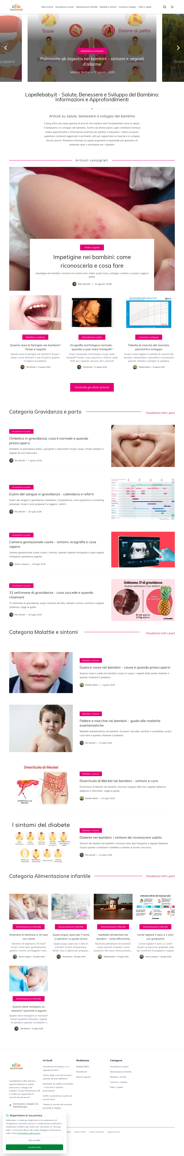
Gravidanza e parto (64, 7)
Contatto (67, 1132)
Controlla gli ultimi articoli (92, 387)
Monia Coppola (83, 1077)
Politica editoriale (96, 1132)
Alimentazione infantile (87, 7)
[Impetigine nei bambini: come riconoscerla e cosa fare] (92, 229)
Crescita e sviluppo (127, 7)
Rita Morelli (81, 1071)
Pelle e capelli (145, 7)
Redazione (82, 1060)
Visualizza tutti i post (160, 413)
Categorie (116, 1060)
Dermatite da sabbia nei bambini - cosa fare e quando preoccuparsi (58, 1087)
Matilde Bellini (82, 1066)
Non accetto (34, 1140)
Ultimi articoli (47, 7)
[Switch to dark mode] (172, 6)
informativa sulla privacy (29, 1133)
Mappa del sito (113, 1132)
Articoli (47, 1060)
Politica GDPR (80, 1132)
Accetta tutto (34, 1147)
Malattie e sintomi (108, 7)
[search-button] (164, 6)
